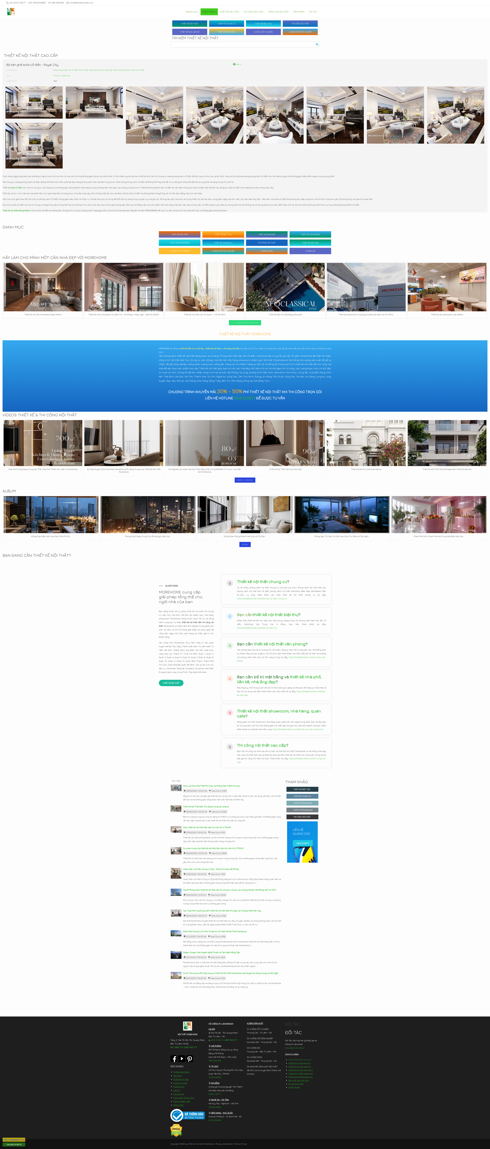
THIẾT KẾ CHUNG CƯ (226, 23)
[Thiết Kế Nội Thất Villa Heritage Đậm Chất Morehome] (447, 443)
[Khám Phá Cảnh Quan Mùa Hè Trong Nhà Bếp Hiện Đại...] (438, 514)
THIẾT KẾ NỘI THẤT (189, 23)
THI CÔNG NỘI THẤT (300, 23)
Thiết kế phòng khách (121, 70)
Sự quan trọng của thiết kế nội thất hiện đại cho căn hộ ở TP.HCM (213, 848)
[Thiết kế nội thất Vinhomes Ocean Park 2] (43, 287)
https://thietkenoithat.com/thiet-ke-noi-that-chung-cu (262, 598)
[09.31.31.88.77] (15, 1144)
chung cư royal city (61, 75)
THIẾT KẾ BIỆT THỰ (263, 23)
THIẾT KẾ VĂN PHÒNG (310, 234)
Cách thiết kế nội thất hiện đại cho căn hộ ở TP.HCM (207, 827)
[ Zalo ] (6, 1140)
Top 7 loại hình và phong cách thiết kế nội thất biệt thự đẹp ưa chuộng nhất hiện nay (222, 910)
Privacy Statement (224, 1144)
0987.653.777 (191, 1047)
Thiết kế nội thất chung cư (262, 581)
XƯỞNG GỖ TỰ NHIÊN (263, 32)
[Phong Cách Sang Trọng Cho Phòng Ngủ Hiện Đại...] (148, 514)
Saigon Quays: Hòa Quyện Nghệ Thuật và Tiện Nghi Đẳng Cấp (211, 952)
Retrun (238, 64)
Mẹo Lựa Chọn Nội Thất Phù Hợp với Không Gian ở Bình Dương (211, 786)
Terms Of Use (240, 1144)
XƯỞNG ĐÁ (310, 251)
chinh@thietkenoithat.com (81, 3)
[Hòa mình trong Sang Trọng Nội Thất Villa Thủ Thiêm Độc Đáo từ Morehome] (43, 443)
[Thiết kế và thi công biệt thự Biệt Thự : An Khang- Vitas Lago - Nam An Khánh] (123, 287)
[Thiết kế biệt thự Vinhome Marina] (366, 443)
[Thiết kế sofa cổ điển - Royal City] (34, 103)
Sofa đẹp (108, 70)
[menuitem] (192, 11)
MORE (245, 544)
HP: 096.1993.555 (56, 3)
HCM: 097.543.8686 (37, 3)
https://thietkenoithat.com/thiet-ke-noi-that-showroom (298, 729)
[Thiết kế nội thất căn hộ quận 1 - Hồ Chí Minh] (204, 287)
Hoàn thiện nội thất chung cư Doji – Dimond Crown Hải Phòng (211, 869)
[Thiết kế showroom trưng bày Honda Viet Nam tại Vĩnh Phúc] (366, 287)
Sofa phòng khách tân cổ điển (65, 70)
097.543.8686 (215, 1077)
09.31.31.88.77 (244, 398)
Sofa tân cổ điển (138, 70)
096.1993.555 (215, 1060)
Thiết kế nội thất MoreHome (201, 1144)
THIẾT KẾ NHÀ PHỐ (266, 234)
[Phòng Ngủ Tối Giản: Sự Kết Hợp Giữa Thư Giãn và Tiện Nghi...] (342, 514)
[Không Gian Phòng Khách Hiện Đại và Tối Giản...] (245, 514)
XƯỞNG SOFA (267, 251)
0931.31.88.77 (216, 1040)
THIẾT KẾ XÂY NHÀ (310, 243)
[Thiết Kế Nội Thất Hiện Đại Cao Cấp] (285, 443)
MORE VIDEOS (245, 480)
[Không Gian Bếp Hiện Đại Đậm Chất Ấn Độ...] (51, 514)
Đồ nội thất (83, 70)
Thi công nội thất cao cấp (261, 745)
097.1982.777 (176, 1047)
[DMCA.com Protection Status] (176, 1130)
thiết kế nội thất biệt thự (275, 614)
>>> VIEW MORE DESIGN (245, 323)
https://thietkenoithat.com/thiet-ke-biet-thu (257, 628)
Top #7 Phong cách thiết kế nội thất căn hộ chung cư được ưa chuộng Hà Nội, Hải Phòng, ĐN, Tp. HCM (229, 890)
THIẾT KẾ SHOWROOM (180, 243)
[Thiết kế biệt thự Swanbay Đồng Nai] (285, 287)
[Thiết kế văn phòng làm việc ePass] (447, 287)
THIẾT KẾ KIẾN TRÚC (226, 32)
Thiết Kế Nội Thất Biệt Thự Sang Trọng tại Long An (206, 806)
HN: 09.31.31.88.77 (17, 3)
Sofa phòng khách (96, 70)
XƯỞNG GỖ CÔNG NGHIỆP (300, 32)
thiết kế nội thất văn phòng (279, 643)
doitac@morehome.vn (295, 1048)
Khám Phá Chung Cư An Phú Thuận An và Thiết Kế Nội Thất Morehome (215, 931)
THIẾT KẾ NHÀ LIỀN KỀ (189, 32)
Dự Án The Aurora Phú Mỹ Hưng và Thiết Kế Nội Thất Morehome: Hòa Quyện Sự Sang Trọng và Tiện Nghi (230, 973)
